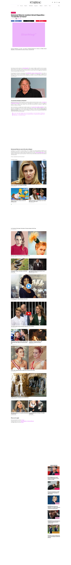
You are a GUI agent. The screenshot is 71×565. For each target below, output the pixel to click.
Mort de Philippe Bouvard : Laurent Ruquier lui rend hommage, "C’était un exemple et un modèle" (53, 478)
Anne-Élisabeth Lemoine (30, 73)
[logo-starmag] (35, 2)
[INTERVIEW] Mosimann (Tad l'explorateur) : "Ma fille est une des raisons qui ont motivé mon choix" (54, 522)
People (25, 5)
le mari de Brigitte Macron (40, 152)
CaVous (22, 422)
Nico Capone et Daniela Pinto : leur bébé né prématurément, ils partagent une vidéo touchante (53, 492)
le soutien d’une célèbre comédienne (37, 107)
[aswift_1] (35, 9)
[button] (57, 2)
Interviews (57, 503)
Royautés (35, 5)
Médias (41, 5)
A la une (21, 5)
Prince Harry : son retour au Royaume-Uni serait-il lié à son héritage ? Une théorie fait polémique (54, 536)
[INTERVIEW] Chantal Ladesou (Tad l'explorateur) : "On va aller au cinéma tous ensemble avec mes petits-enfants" (54, 507)
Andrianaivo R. (19, 18)
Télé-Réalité (31, 5)
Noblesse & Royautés (56, 532)
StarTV (45, 5)
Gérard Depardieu (26, 68)
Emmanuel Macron (38, 73)
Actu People (57, 474)
